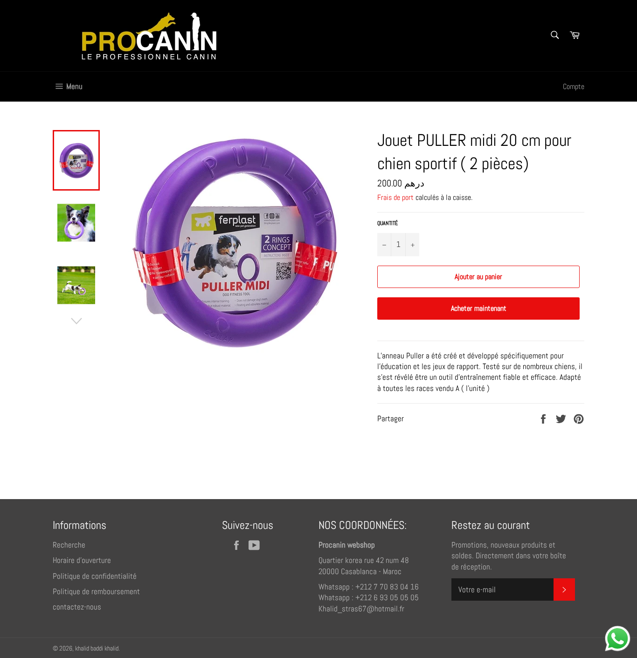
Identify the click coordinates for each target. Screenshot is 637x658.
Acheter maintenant (478, 308)
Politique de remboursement (96, 591)
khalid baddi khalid (96, 648)
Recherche (69, 545)
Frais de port (395, 197)
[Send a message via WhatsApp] (617, 638)
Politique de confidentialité (95, 576)
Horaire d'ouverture (82, 560)
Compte (573, 86)
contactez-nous (77, 607)
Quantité (387, 223)
